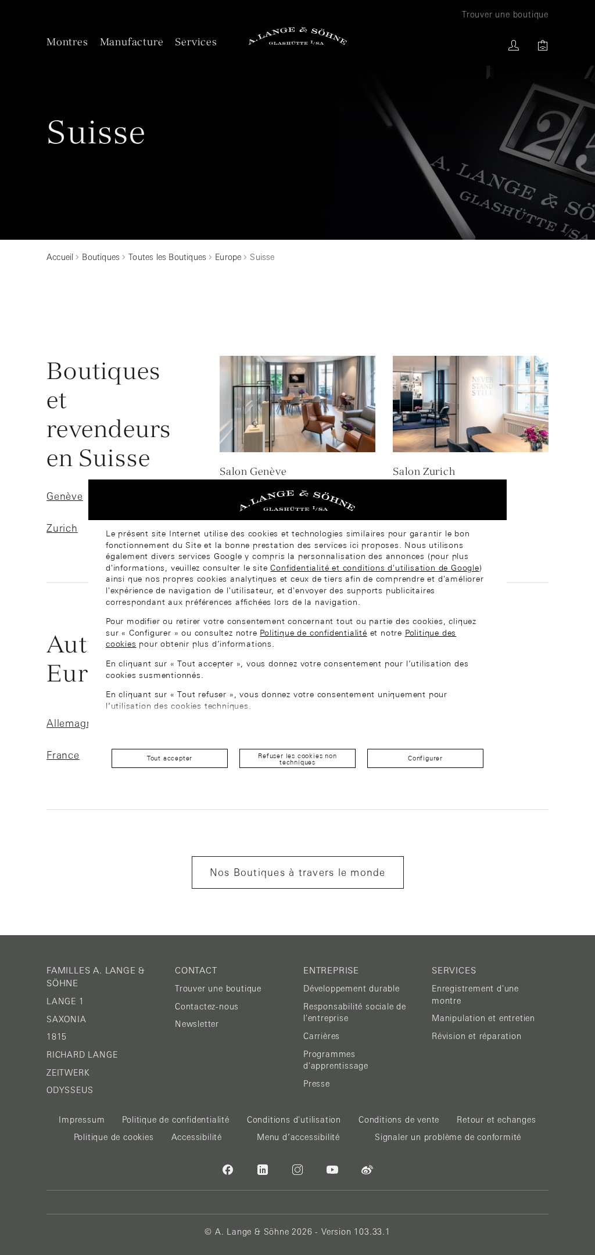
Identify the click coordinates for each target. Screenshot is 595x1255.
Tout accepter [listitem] (169, 758)
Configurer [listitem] (425, 758)
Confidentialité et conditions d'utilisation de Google (374, 567)
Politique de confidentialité (313, 632)
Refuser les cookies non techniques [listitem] (297, 759)
